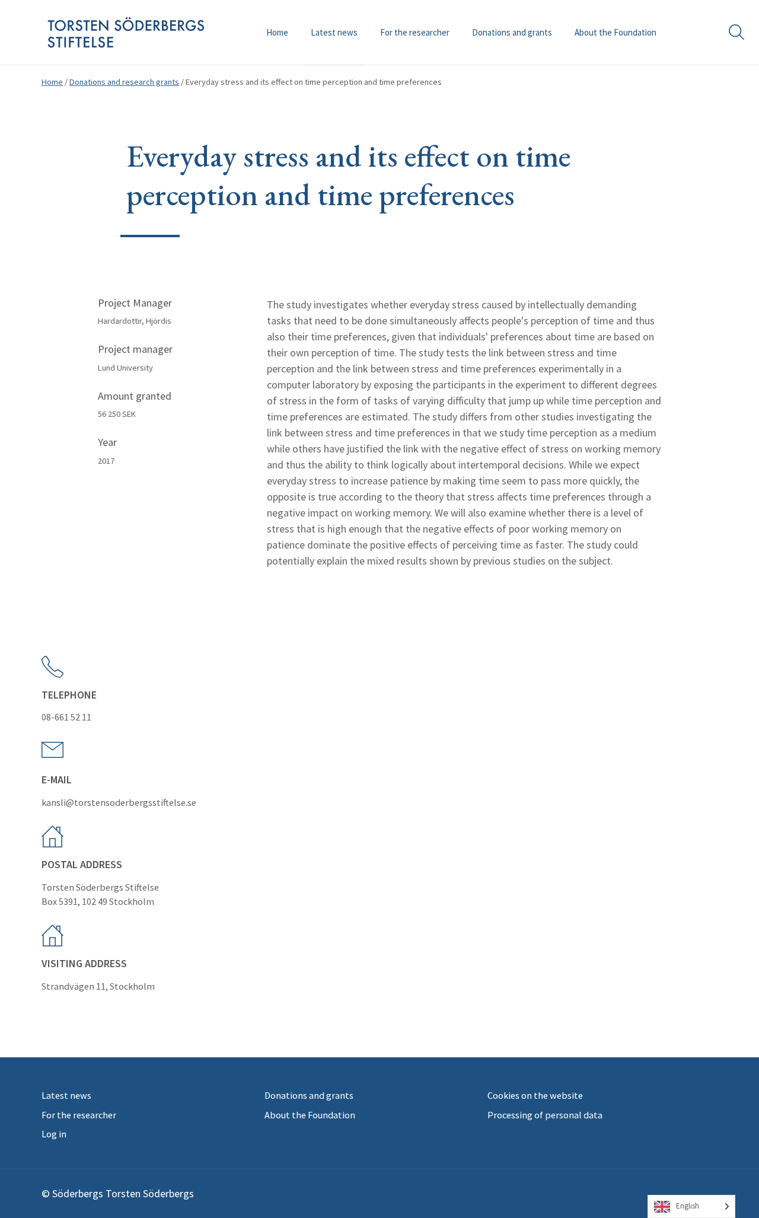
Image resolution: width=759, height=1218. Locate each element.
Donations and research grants (124, 81)
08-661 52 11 (66, 717)
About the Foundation (615, 32)
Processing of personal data (544, 1115)
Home (277, 32)
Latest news (334, 32)
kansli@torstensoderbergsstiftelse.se (119, 802)
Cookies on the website (535, 1095)
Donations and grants (512, 32)
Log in (54, 1134)
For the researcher (414, 32)
